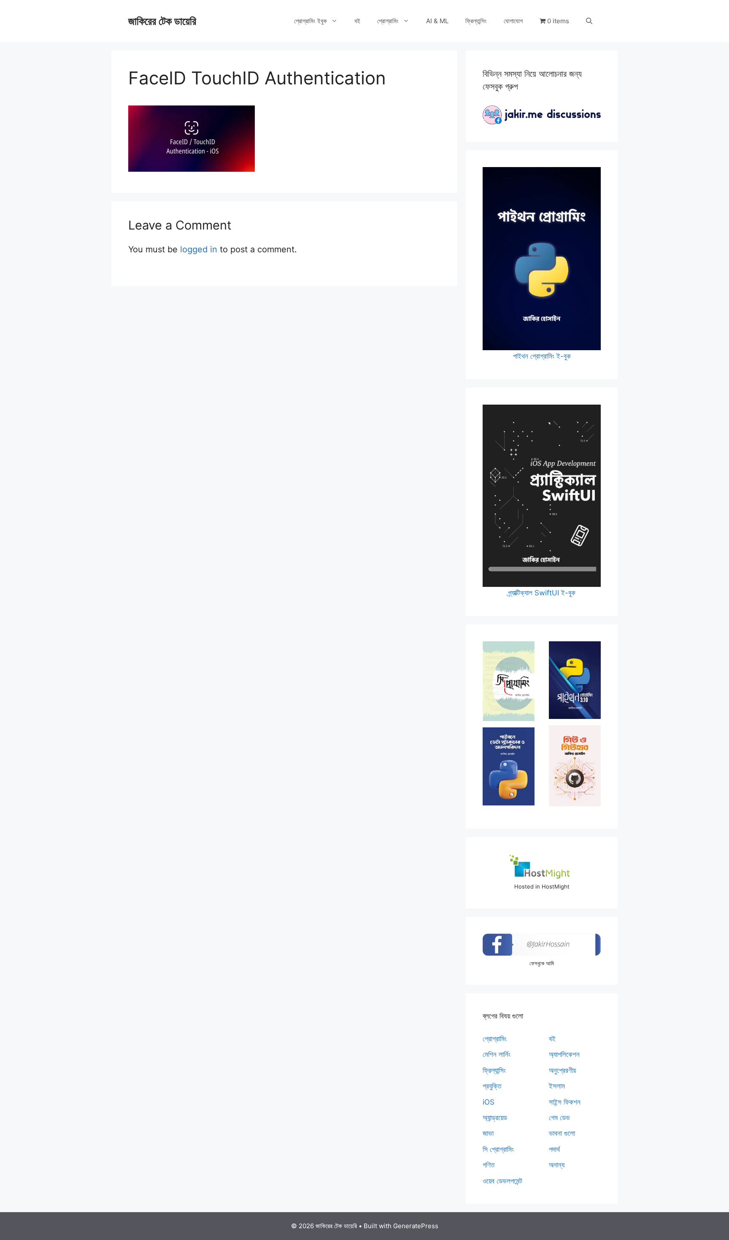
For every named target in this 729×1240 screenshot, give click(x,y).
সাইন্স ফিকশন (564, 1102)
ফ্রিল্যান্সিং (476, 21)
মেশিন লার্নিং (496, 1054)
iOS (488, 1102)
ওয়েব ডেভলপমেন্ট (502, 1181)
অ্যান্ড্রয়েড (495, 1117)
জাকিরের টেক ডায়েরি (162, 21)
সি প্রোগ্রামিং (498, 1149)
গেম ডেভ (559, 1117)
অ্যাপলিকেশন (564, 1054)
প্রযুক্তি (492, 1086)
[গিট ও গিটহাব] (575, 765)
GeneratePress (415, 1226)
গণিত (488, 1165)
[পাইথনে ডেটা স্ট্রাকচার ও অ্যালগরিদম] (509, 766)
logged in (198, 249)
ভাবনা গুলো (562, 1133)
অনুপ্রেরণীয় (562, 1070)
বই (357, 21)
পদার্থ (554, 1149)
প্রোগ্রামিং (388, 21)
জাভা (488, 1133)
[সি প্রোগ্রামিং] (509, 681)
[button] (589, 21)
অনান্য (556, 1165)
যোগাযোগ (513, 21)
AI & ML (437, 21)
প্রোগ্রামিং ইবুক (310, 21)
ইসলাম (557, 1086)
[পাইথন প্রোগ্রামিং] (575, 680)
